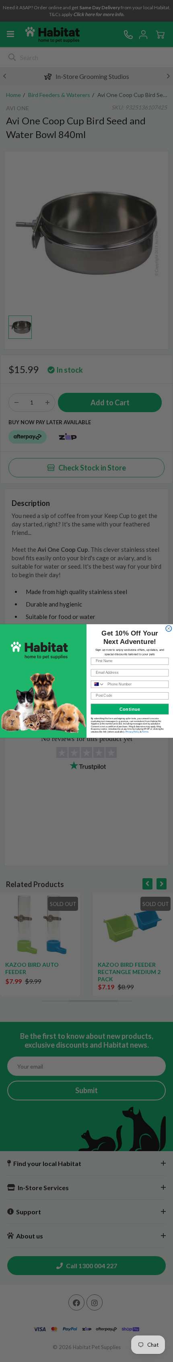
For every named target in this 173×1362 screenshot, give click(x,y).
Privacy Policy (133, 731)
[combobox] (98, 684)
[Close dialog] (168, 628)
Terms (145, 731)
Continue (129, 708)
